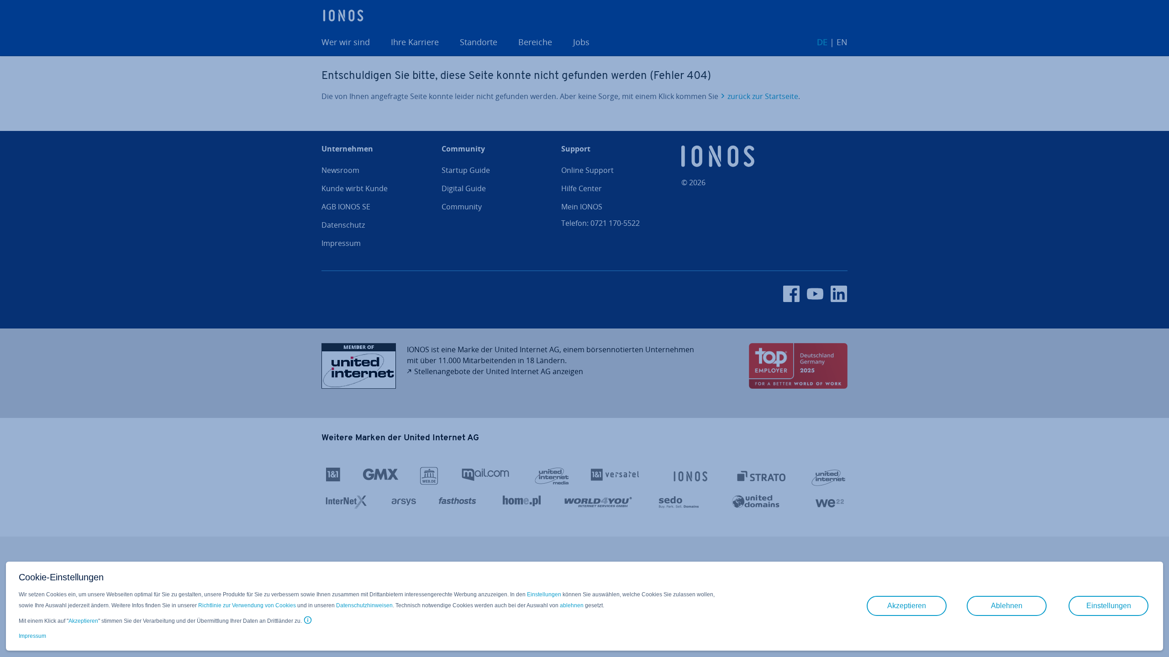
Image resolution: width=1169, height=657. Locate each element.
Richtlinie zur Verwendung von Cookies (247, 605)
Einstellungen (544, 594)
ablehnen (572, 605)
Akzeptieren (83, 621)
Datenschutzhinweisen (364, 605)
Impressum (32, 636)
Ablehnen (1006, 606)
